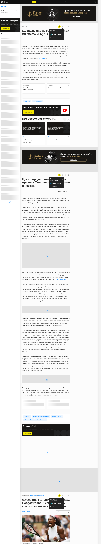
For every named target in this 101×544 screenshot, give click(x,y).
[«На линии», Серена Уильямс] (25, 514)
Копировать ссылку (64, 40)
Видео (60, 2)
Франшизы (47, 2)
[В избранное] (43, 85)
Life (65, 2)
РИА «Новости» (61, 245)
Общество (50, 136)
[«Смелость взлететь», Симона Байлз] (25, 533)
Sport (75, 2)
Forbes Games (29, 2)
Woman (70, 2)
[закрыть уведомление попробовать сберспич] (62, 31)
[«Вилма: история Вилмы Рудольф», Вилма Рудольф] (25, 523)
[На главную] (4, 2)
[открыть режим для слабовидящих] (59, 26)
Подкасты (55, 2)
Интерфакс (42, 58)
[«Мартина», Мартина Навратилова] (25, 519)
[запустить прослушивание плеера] (62, 26)
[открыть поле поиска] (95, 2)
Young (80, 2)
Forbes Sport (26, 136)
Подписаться (28, 112)
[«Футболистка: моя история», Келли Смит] (25, 538)
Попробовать (53, 38)
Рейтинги (40, 2)
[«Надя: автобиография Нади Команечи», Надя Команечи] (25, 528)
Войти (89, 2)
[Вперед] (72, 88)
